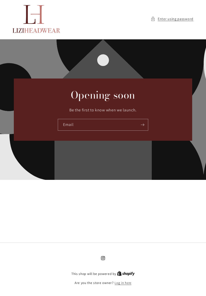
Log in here (123, 283)
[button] (172, 19)
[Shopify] (126, 274)
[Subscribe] (142, 125)
